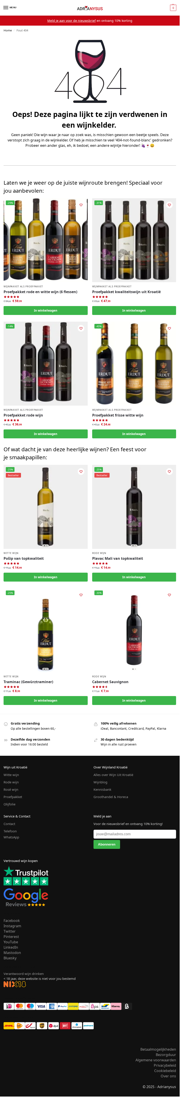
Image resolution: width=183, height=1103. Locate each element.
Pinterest (11, 936)
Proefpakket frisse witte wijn (117, 415)
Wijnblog (100, 782)
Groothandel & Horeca (111, 797)
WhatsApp (11, 837)
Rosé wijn (11, 789)
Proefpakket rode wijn (23, 415)
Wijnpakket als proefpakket (23, 286)
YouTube (11, 942)
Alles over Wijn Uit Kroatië (113, 774)
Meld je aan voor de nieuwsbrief (71, 20)
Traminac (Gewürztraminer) (28, 681)
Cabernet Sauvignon (110, 681)
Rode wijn (99, 553)
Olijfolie (9, 804)
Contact (9, 823)
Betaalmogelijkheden (158, 1049)
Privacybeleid (165, 1065)
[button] (172, 8)
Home (8, 30)
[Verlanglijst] (81, 205)
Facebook (12, 920)
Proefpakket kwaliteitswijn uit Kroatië (126, 291)
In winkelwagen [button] (45, 310)
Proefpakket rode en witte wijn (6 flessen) (40, 291)
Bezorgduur (166, 1054)
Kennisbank (102, 789)
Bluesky (10, 958)
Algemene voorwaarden (155, 1060)
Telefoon (10, 831)
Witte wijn (11, 553)
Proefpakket (13, 797)
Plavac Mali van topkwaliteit (117, 558)
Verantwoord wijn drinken (24, 973)
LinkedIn (11, 947)
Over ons (168, 1076)
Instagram (12, 925)
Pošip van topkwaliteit (24, 558)
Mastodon (12, 952)
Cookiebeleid (165, 1070)
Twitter (10, 931)
